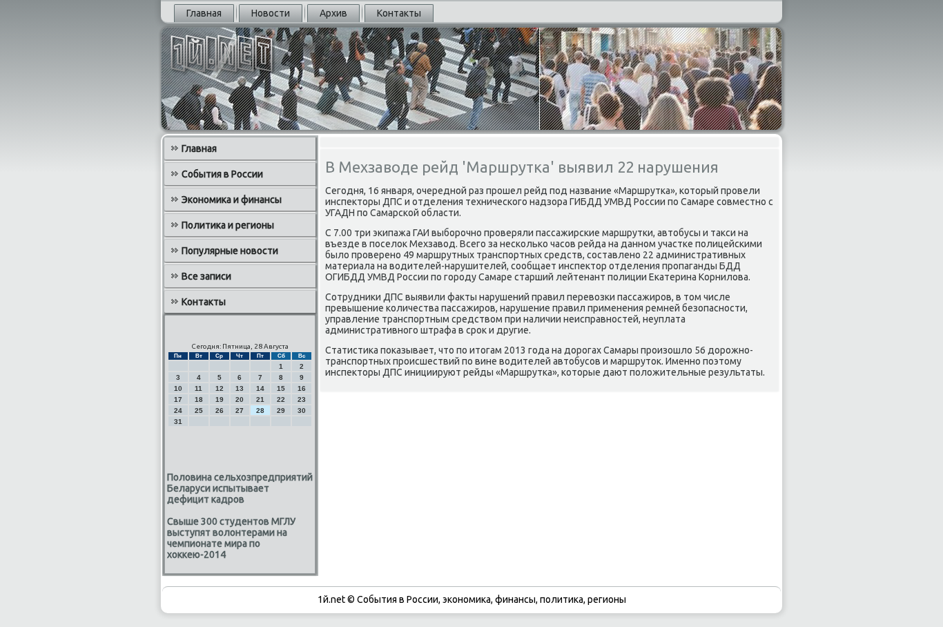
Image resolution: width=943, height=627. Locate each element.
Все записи (206, 276)
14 (260, 388)
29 (281, 410)
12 (219, 388)
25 (199, 410)
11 (198, 388)
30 (302, 410)
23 (302, 399)
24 (178, 410)
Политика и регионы (228, 225)
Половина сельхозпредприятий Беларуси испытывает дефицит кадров (240, 488)
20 (239, 399)
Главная (204, 13)
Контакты (399, 13)
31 (178, 421)
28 (260, 410)
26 (219, 410)
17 (178, 399)
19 (219, 399)
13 (239, 388)
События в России (222, 174)
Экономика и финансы (232, 199)
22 (281, 399)
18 (199, 399)
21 (260, 399)
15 (281, 388)
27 (239, 410)
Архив (333, 13)
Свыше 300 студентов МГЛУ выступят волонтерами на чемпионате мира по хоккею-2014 (231, 538)
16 (302, 388)
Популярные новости (230, 250)
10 (178, 388)
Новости (270, 13)
